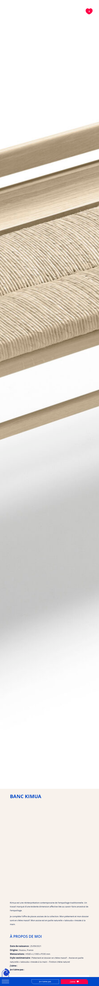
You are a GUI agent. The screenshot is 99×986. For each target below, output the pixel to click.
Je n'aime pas (45, 981)
